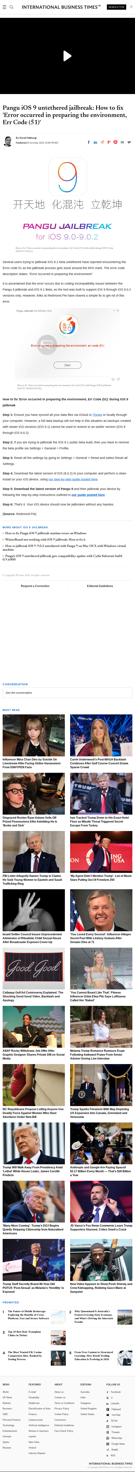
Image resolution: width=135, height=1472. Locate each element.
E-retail (32, 1392)
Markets (7, 1403)
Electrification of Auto (39, 1408)
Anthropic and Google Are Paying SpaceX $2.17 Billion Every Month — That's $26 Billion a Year (100, 1171)
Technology (8, 1425)
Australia (85, 1392)
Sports (6, 1442)
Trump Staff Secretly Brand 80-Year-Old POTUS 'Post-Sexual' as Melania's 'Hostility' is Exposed (33, 1288)
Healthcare (34, 1403)
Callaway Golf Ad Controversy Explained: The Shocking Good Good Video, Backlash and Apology (33, 996)
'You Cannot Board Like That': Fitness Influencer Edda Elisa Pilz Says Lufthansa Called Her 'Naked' (98, 996)
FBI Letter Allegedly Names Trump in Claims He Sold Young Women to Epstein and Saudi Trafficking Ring (32, 879)
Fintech (32, 1447)
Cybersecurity (36, 1420)
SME (5, 1414)
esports (32, 1436)
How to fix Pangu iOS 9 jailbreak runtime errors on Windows (45, 533)
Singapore (86, 1403)
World (5, 1392)
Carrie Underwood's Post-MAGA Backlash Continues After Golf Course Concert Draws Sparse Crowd (99, 763)
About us (59, 1392)
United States (87, 1414)
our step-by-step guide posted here (73, 479)
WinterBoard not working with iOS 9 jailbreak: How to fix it (45, 539)
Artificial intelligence (39, 1425)
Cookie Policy (61, 1414)
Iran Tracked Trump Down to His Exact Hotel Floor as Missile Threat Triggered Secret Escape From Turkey (99, 821)
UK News (7, 1397)
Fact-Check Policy (63, 1431)
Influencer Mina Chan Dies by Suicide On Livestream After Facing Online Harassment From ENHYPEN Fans (31, 763)
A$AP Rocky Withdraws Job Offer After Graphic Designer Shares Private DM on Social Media (34, 1054)
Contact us (60, 1397)
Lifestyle (7, 1436)
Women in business (39, 1431)
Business (7, 1408)
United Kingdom (89, 1408)
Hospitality (34, 1397)
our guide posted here (88, 495)
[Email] (122, 142)
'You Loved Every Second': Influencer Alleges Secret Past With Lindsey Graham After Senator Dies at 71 (100, 938)
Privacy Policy (61, 1408)
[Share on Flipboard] (109, 142)
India (83, 1397)
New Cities (34, 1442)
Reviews (7, 1447)
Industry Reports (37, 1453)
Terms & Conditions (64, 1403)
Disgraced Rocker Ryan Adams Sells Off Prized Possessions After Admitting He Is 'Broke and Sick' (30, 821)
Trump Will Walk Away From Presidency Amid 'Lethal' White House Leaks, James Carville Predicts (33, 1171)
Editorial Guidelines (100, 586)
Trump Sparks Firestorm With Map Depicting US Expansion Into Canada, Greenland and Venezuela (99, 1113)
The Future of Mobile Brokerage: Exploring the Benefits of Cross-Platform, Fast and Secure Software (28, 1315)
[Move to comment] (129, 142)
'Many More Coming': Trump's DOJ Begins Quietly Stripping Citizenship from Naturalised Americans (33, 1229)
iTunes (97, 415)
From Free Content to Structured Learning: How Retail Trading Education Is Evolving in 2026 (94, 1356)
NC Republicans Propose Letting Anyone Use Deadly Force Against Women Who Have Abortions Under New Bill (33, 1113)
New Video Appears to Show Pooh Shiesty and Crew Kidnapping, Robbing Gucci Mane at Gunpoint (101, 1288)
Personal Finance (11, 1420)
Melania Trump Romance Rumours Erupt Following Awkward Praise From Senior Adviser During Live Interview (97, 1054)
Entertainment (10, 1431)
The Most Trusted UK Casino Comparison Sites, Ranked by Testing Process (25, 1356)
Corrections (60, 1420)
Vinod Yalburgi (28, 137)
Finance (33, 1414)
